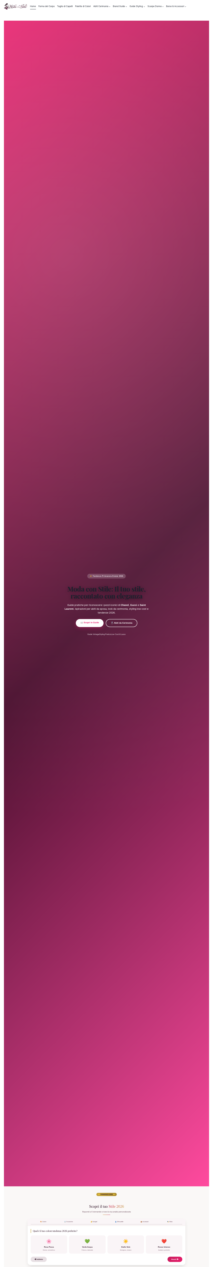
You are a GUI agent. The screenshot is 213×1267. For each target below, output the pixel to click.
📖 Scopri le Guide (89, 622)
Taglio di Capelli (65, 6)
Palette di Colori (83, 6)
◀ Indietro (38, 1259)
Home (33, 6)
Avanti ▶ (175, 1259)
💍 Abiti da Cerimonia (121, 623)
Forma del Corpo (46, 6)
